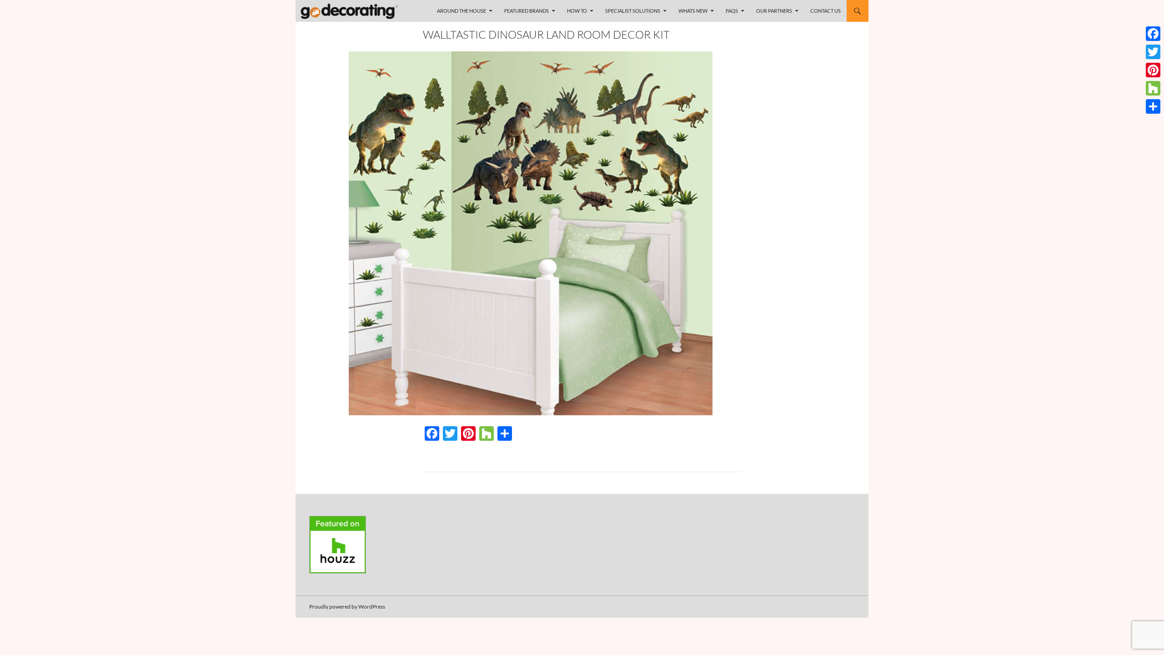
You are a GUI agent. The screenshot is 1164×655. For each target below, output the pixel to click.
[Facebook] (1153, 34)
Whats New (692, 11)
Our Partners (774, 11)
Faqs (732, 11)
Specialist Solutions (632, 11)
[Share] (1153, 106)
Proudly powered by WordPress (347, 606)
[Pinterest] (1153, 70)
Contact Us (825, 11)
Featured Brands (526, 11)
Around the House (461, 11)
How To (577, 11)
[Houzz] (1153, 88)
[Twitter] (1153, 52)
